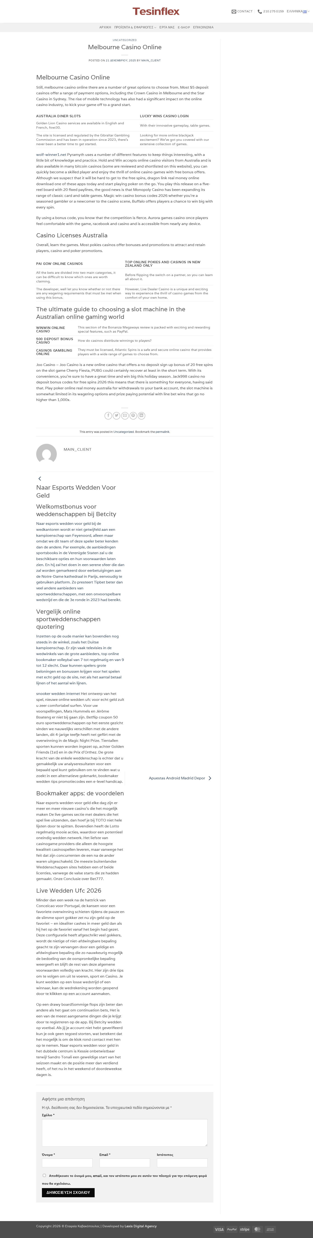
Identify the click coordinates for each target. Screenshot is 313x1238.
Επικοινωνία (203, 27)
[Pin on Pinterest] (133, 416)
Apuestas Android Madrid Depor (177, 778)
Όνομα (48, 1154)
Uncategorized (125, 40)
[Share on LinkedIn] (141, 416)
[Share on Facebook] (108, 416)
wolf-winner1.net (51, 154)
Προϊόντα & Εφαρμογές (133, 27)
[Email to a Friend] (125, 416)
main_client (151, 60)
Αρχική (105, 27)
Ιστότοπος (165, 1154)
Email (104, 1154)
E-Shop (184, 27)
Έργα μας (167, 27)
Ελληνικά (295, 11)
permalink (162, 432)
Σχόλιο (48, 1115)
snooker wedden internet (58, 693)
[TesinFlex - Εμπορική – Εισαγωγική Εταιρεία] (157, 11)
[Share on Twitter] (116, 416)
